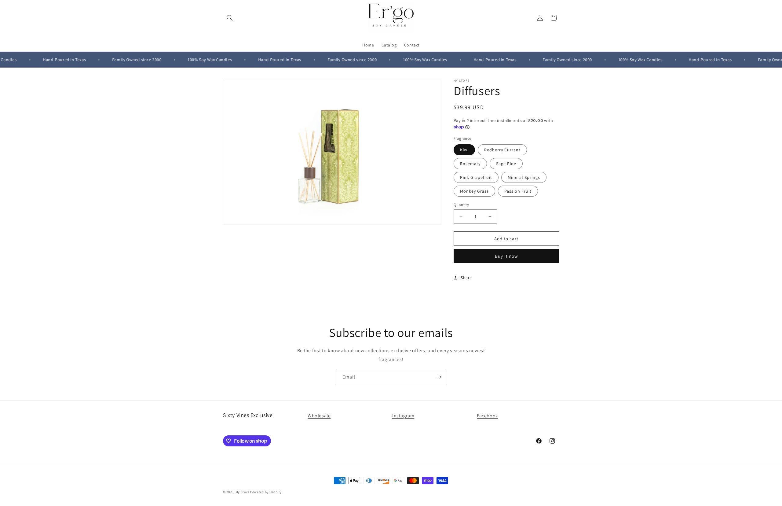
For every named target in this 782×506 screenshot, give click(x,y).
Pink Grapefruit (476, 177)
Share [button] (466, 277)
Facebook (487, 415)
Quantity (461, 204)
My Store (243, 492)
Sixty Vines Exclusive (248, 415)
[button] (229, 17)
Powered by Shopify (266, 492)
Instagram (403, 415)
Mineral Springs (524, 177)
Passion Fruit (518, 191)
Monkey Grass (474, 191)
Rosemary (470, 163)
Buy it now (506, 256)
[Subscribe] (439, 377)
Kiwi (464, 149)
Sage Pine (506, 163)
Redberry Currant (502, 149)
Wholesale (319, 415)
